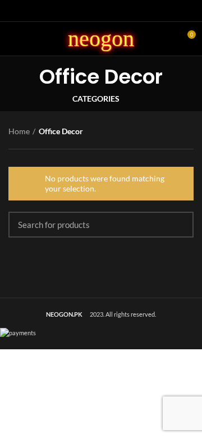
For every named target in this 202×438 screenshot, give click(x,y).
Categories (96, 99)
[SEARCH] (178, 225)
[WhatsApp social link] (114, 10)
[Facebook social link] (88, 10)
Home (19, 131)
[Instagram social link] (101, 10)
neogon (101, 38)
